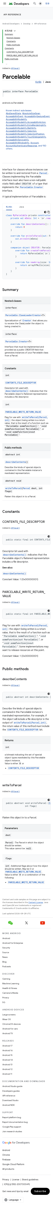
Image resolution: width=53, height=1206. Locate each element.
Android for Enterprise (12, 943)
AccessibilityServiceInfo (17, 140)
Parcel (43, 173)
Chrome (6, 1155)
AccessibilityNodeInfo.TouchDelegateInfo (26, 137)
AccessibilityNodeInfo (16, 119)
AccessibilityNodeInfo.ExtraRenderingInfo (26, 125)
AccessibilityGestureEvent (37, 116)
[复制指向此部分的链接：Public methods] (32, 669)
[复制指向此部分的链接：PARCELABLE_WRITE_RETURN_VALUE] (14, 596)
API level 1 (15, 68)
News (5, 957)
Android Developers (10, 23)
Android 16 (7, 1050)
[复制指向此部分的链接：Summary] (21, 290)
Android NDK (8, 1105)
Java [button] (21, 206)
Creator (27, 320)
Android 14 (7, 1059)
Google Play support (11, 1126)
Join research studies (12, 1131)
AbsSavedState (13, 113)
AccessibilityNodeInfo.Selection (21, 131)
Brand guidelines (30, 1179)
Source (5, 952)
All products (8, 1169)
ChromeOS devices (11, 1024)
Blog (4, 961)
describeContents (15, 462)
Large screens (8, 1014)
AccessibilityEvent (14, 116)
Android (6, 938)
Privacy (5, 997)
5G (3, 1002)
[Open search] (35, 3)
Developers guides (11, 1091)
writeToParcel (13, 488)
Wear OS (6, 1019)
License (15, 1179)
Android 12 (7, 1069)
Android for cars (10, 1028)
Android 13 (7, 1064)
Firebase (6, 1159)
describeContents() (16, 391)
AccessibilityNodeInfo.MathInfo (21, 128)
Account (34, 142)
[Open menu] (5, 3)
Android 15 (7, 1055)
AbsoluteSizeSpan (31, 113)
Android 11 (7, 1074)
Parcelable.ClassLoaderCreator (23, 315)
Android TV (7, 1033)
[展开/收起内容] (14, 31)
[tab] (9, 206)
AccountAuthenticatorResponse (21, 145)
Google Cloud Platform (13, 1164)
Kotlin (38, 82)
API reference (12, 14)
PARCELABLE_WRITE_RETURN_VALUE (23, 412)
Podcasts (6, 966)
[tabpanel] (26, 244)
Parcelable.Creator (31, 187)
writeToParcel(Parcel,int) (30, 722)
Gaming (6, 978)
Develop (26, 23)
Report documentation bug (15, 1122)
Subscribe (40, 1191)
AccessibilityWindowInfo (17, 142)
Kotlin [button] (9, 206)
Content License (35, 902)
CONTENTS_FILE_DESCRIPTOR (20, 382)
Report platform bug (11, 1117)
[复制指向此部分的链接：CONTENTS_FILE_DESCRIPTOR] (48, 522)
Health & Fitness (9, 988)
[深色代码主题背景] (45, 212)
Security (6, 947)
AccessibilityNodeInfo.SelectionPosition (25, 134)
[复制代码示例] (48, 212)
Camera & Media (10, 993)
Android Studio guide (12, 1086)
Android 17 (7, 1045)
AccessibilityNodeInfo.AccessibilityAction (26, 122)
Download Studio (10, 1100)
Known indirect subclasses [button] (28, 129)
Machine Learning (10, 983)
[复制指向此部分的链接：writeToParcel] (24, 785)
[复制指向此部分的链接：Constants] (23, 512)
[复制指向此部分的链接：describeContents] (30, 679)
